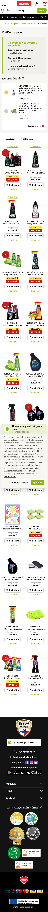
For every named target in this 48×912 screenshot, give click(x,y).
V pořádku (38, 482)
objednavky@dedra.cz (26, 757)
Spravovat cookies (19, 482)
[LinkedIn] (36, 762)
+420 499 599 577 (26, 751)
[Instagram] (31, 763)
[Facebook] (27, 762)
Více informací (10, 476)
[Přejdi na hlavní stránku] (23, 4)
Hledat (42, 10)
